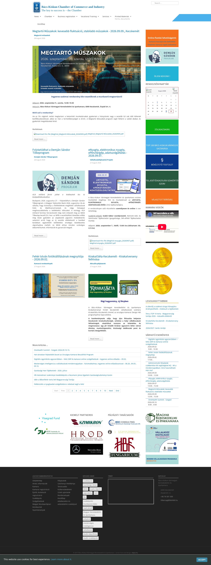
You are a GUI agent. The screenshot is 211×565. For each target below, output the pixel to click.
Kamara (35, 486)
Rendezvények (63, 495)
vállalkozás (87, 530)
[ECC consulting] (124, 423)
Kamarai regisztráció (40, 489)
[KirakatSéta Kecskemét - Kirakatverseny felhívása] (114, 286)
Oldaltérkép (37, 480)
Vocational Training (89, 16)
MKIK (85, 489)
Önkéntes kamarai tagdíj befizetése (162, 44)
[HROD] (86, 436)
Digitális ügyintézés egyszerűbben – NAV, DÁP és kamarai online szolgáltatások (162, 341)
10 (105, 390)
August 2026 (162, 91)
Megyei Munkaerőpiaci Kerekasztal (41, 505)
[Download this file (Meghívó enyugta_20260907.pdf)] (112, 240)
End (117, 390)
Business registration (67, 16)
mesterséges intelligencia (88, 524)
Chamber (49, 16)
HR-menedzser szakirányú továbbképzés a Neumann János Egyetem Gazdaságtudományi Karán (73, 375)
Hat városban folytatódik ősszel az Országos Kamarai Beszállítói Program (63, 354)
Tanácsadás (62, 486)
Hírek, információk (39, 483)
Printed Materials (122, 17)
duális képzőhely (90, 534)
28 (166, 111)
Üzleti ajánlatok (64, 492)
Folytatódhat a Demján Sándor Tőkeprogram (51, 151)
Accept (202, 559)
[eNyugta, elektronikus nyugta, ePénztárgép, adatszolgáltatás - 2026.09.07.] (114, 182)
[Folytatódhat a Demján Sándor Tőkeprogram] (58, 179)
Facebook (162, 8)
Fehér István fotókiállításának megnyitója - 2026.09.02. (58, 257)
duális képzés (95, 489)
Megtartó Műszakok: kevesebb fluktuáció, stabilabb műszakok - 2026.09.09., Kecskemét (85, 31)
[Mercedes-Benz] (86, 450)
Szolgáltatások (38, 501)
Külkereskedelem (65, 489)
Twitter (167, 8)
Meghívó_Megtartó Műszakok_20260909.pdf (105, 134)
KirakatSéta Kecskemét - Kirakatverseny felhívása (112, 257)
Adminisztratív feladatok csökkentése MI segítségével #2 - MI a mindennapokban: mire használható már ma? (161, 366)
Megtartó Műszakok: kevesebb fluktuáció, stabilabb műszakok (159, 390)
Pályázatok (62, 480)
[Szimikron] (86, 424)
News (36, 16)
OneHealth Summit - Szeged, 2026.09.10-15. (52, 350)
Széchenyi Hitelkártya (66, 483)
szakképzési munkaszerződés (90, 502)
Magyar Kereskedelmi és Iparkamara (92, 513)
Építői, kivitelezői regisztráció (39, 493)
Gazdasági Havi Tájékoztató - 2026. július (50, 370)
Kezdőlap (61, 498)
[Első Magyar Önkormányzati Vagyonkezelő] (124, 432)
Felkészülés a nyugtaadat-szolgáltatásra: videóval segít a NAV (59, 384)
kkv (84, 497)
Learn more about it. (61, 559)
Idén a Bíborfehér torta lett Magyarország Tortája (54, 379)
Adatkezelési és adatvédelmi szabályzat (67, 502)
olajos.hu (134, 553)
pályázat (86, 519)
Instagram (171, 8)
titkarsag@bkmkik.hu (169, 500)
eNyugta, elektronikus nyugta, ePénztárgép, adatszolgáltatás (159, 379)
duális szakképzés (90, 538)
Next (111, 390)
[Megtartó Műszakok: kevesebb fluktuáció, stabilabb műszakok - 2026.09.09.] (86, 69)
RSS (176, 8)
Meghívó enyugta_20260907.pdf (103, 243)
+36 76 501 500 (167, 496)
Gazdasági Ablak (90, 485)
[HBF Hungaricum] (124, 448)
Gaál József (87, 508)
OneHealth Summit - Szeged (159, 400)
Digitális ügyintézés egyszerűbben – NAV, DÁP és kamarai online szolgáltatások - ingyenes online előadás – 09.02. (80, 359)
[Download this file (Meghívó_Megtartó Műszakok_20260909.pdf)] (61, 134)
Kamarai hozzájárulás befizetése (162, 41)
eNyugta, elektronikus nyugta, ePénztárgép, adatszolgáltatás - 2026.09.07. (107, 152)
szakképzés (88, 481)
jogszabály (87, 493)
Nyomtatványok (38, 510)
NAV (96, 493)
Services (106, 16)
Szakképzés (37, 498)
